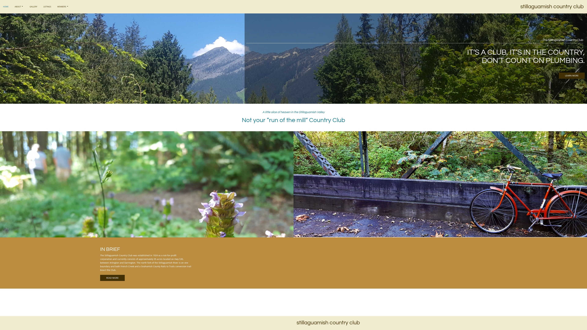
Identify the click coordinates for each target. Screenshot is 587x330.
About (18, 6)
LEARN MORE (572, 75)
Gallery (33, 6)
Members (61, 6)
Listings (47, 6)
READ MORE (112, 277)
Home (6, 6)
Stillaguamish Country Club (552, 6)
